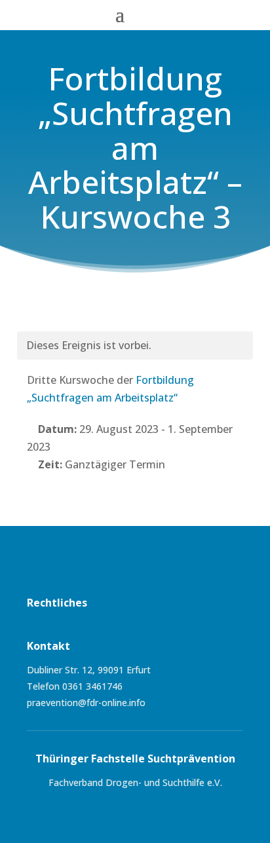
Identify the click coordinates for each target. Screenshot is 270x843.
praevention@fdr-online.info (86, 702)
